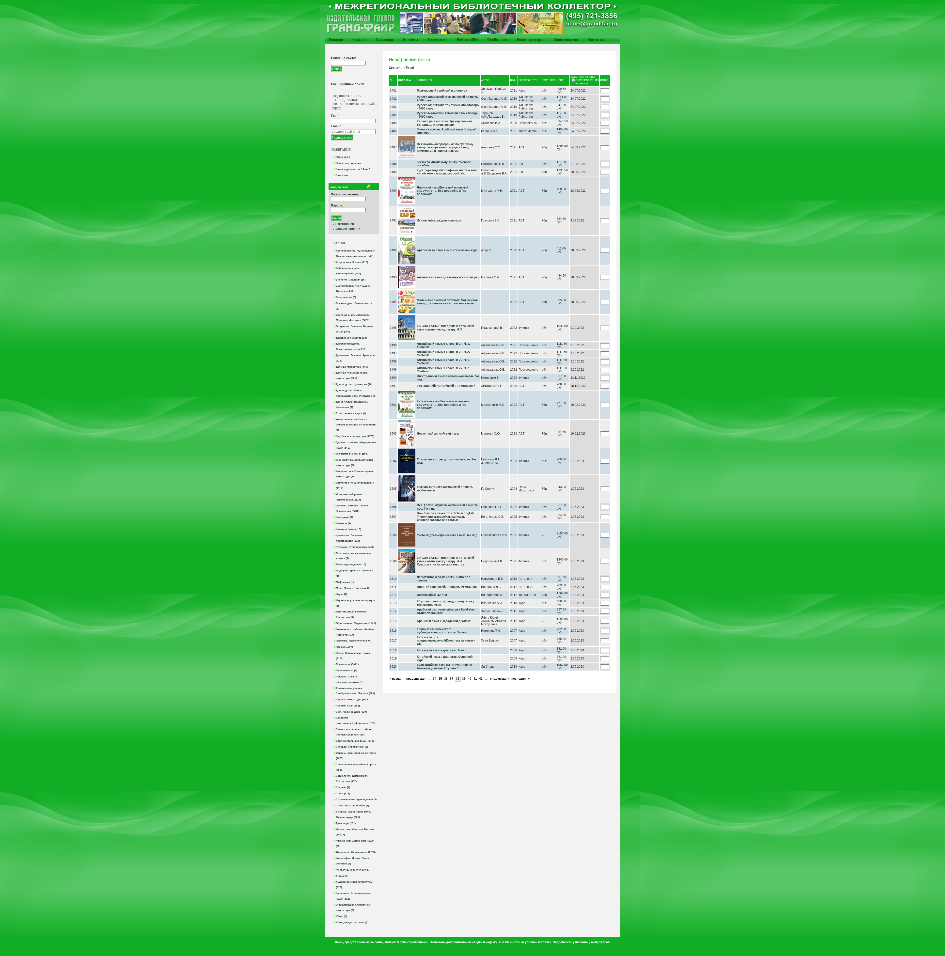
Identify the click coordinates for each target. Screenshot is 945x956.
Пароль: (338, 205)
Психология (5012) (347, 664)
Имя (335, 115)
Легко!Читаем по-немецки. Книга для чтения (443, 578)
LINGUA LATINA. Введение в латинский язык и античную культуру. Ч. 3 (445, 327)
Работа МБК (467, 40)
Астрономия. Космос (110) (352, 262)
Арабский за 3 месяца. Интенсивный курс (447, 250)
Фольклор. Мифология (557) (353, 869)
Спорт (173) (343, 793)
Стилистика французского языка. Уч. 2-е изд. (446, 461)
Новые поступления (348, 163)
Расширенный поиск (347, 84)
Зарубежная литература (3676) (355, 436)
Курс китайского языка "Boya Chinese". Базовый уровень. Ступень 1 (445, 666)
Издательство (566, 40)
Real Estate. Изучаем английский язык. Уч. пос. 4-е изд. (447, 506)
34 (434, 678)
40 (469, 678)
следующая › (499, 678)
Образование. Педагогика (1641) (356, 623)
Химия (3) (341, 876)
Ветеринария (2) (346, 297)
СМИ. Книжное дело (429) (351, 711)
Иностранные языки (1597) (352, 453)
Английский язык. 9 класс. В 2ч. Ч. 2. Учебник (443, 369)
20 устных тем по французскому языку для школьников (445, 603)
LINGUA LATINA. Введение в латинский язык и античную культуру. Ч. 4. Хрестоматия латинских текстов (445, 561)
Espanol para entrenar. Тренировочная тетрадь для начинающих (444, 123)
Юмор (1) (341, 916)
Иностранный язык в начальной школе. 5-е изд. (448, 378)
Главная (336, 40)
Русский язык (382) (348, 705)
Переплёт (548, 80)
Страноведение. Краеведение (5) (356, 799)
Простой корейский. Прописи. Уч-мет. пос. (447, 587)
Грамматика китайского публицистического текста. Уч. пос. (442, 630)
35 (440, 678)
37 (451, 678)
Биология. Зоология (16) (350, 279)
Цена (560, 80)
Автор (485, 80)
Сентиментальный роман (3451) (355, 740)
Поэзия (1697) (344, 646)
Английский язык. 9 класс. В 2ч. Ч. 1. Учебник (443, 361)
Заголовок (424, 80)
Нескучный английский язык (438, 433)
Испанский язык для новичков (439, 220)
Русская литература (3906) (352, 699)
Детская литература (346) (352, 366)
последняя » (520, 678)
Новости (410, 40)
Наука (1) (341, 594)
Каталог (359, 40)
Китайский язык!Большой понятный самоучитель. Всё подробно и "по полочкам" (443, 405)
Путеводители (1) (346, 670)
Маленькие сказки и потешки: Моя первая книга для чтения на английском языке (447, 301)
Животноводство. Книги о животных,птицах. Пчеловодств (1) (356, 425)
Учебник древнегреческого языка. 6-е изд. (447, 535)
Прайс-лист (497, 40)
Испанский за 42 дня (432, 595)
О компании (437, 40)
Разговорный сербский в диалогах (442, 90)
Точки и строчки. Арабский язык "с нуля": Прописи (447, 131)
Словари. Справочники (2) (352, 746)
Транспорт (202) (346, 823)
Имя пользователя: (346, 194)
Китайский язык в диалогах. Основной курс (444, 658)
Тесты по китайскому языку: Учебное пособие (444, 163)
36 (446, 678)
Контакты (596, 40)
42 (481, 678)
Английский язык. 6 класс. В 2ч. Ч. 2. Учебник (443, 353)
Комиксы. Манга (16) (348, 529)
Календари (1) (344, 517)
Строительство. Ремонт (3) (352, 805)
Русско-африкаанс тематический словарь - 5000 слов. (448, 106)
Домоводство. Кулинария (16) (354, 384)
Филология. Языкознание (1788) (356, 852)
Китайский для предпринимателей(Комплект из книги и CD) (446, 641)
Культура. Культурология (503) (355, 547)
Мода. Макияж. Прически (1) (353, 588)
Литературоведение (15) (351, 564)
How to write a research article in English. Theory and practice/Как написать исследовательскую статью (446, 517)
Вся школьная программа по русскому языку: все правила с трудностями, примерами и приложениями (445, 147)
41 (475, 678)
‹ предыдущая (415, 678)
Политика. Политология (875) (353, 640)
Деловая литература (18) (351, 337)
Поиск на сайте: (343, 58)
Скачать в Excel (401, 68)
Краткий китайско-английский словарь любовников (445, 488)
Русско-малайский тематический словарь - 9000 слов (447, 114)
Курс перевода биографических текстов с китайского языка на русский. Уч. (447, 172)
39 (464, 678)
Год (512, 80)
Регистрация (344, 224)
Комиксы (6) (343, 523)
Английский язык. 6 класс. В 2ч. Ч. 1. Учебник (443, 345)
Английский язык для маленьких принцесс (448, 277)
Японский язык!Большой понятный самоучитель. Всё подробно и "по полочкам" (442, 191)
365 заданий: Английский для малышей (446, 386)
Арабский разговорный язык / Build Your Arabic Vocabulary (446, 611)
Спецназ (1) (343, 787)
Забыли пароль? (347, 229)
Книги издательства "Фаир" (353, 169)
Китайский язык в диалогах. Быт (440, 650)
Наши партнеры (530, 40)
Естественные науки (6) (351, 413)
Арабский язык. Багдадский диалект (444, 621)
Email (336, 126)
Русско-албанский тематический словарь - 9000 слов (448, 98)
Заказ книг (385, 40)
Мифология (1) (345, 582)
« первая (396, 678)
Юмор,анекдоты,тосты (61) (352, 922)
